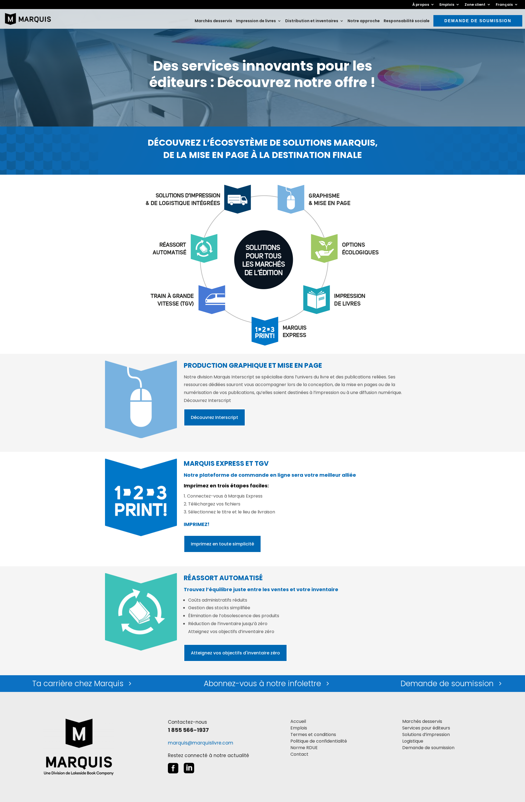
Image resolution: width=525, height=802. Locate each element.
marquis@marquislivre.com (200, 743)
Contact (299, 754)
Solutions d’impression (426, 734)
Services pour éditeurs (426, 728)
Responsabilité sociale (407, 21)
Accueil (298, 721)
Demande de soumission (477, 20)
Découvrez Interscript (214, 417)
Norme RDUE (304, 747)
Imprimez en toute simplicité (222, 544)
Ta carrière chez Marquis (78, 683)
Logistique (412, 741)
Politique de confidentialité (318, 741)
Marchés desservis (213, 21)
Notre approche (364, 21)
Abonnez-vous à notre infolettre (262, 683)
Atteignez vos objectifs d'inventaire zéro (235, 653)
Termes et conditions (313, 734)
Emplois (298, 728)
